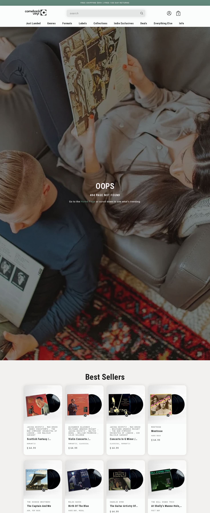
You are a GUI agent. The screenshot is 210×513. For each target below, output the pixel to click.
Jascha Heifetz (36, 427)
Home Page (88, 201)
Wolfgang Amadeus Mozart (83, 429)
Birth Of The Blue (78, 505)
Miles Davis (74, 502)
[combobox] (104, 13)
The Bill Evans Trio (162, 502)
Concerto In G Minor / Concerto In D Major (122, 438)
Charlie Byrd (117, 502)
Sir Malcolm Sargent (39, 434)
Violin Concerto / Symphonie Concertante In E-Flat (84, 438)
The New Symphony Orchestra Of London (42, 431)
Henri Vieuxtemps (39, 429)
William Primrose (88, 433)
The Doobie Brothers (38, 502)
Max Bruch (52, 427)
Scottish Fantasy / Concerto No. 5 (38, 438)
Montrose (156, 427)
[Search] (142, 13)
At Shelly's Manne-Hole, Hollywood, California (165, 505)
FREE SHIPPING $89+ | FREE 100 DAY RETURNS (105, 3)
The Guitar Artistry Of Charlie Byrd (123, 505)
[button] (178, 13)
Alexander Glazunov (79, 427)
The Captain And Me (39, 505)
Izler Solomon (76, 435)
